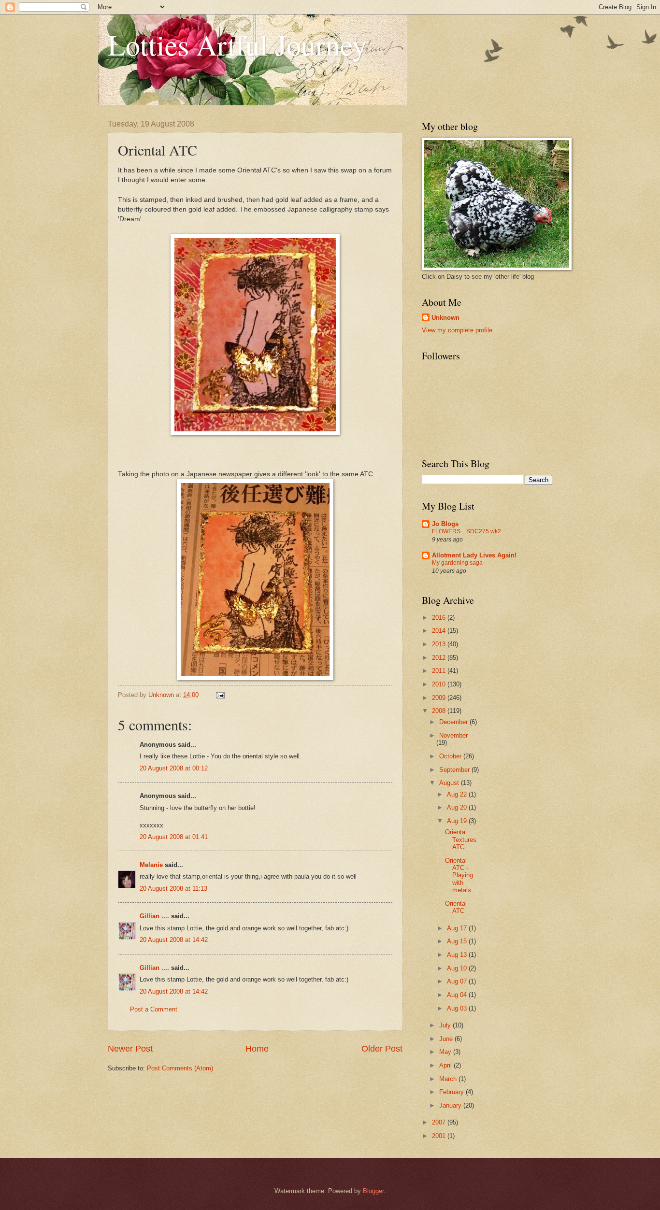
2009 (439, 697)
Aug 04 (458, 994)
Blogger (373, 1191)
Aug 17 (458, 928)
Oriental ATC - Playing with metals (459, 875)
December (454, 722)
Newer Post (130, 1048)
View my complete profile (457, 330)
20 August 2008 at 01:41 (174, 836)
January (451, 1105)
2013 (439, 644)
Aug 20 (458, 807)
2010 (439, 684)
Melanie (151, 864)
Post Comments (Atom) (180, 1068)
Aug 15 (458, 941)
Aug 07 (458, 981)
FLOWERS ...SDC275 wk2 (466, 531)
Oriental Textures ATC (460, 839)
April (446, 1065)
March (449, 1078)
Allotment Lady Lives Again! (474, 555)
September (455, 769)
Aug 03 (458, 1008)
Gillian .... (154, 916)
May (446, 1051)
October (451, 756)
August (450, 782)
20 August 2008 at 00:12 (174, 768)
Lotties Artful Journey (237, 44)
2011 (439, 670)
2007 (439, 1122)
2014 (439, 630)
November (453, 735)
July (446, 1025)
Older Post (381, 1048)
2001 (439, 1135)
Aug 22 (458, 794)
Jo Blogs (445, 523)
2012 (439, 657)
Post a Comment (153, 1009)
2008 (439, 710)
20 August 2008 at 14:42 (174, 939)
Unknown (445, 317)
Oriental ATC (456, 907)
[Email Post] (220, 694)
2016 (439, 617)
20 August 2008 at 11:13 (173, 888)
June (447, 1038)
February (452, 1092)
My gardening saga (457, 562)
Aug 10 (458, 968)
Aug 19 (458, 821)
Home (257, 1048)
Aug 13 (458, 954)
